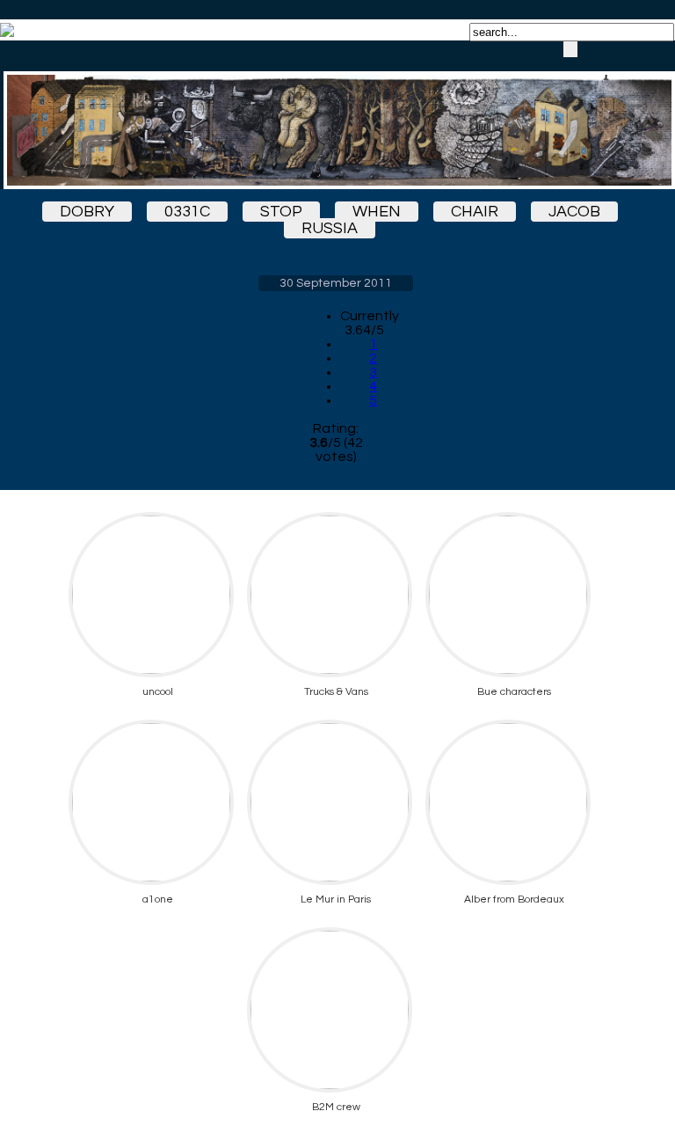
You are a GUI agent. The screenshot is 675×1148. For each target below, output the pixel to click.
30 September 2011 (335, 283)
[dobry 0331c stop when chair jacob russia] (336, 114)
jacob (574, 211)
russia (329, 228)
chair (474, 211)
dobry (87, 211)
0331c (187, 211)
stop (281, 211)
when (376, 211)
